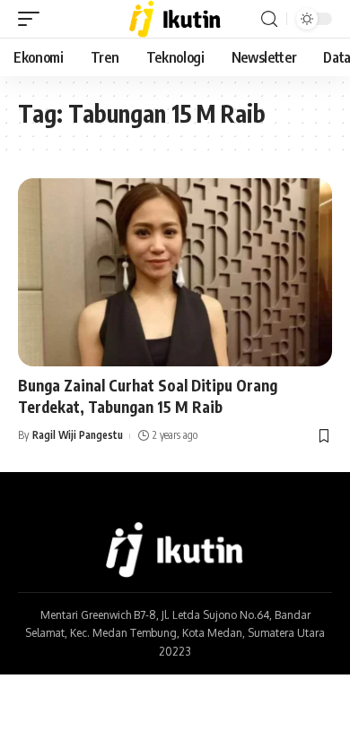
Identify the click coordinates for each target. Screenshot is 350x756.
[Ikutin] (175, 19)
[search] (269, 19)
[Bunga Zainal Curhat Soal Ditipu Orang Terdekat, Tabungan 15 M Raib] (175, 272)
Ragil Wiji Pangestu (77, 435)
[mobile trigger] (33, 19)
